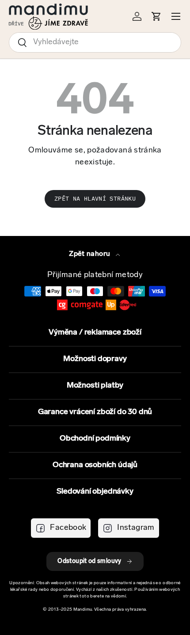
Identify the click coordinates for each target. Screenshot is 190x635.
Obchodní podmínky (95, 439)
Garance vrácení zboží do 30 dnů (95, 412)
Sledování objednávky (95, 492)
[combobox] (95, 42)
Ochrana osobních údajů (95, 465)
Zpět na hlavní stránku (95, 198)
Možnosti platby (95, 386)
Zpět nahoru (90, 254)
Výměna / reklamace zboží (95, 333)
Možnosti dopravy (94, 359)
